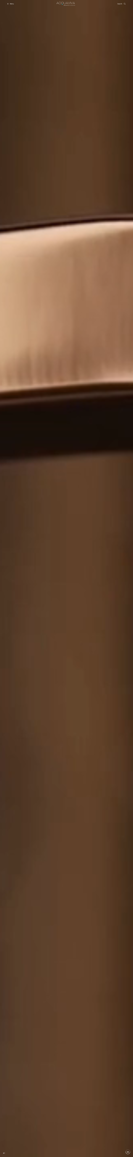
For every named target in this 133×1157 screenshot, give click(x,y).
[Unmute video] (4, 1153)
